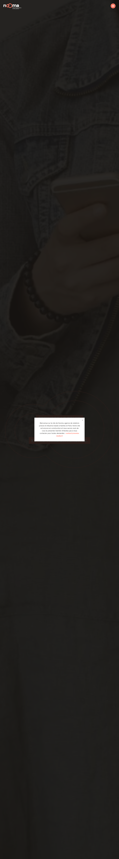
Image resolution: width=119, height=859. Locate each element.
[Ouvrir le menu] (113, 5)
